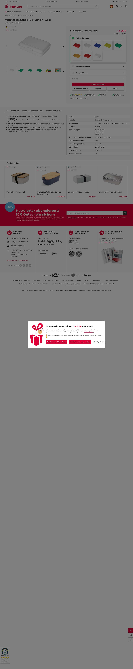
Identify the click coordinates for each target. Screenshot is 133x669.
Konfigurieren (99, 342)
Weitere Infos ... (89, 332)
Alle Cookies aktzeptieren (56, 342)
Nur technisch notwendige (80, 342)
